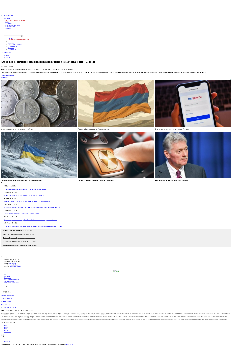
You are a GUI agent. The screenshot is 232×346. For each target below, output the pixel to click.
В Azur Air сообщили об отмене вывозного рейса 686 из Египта (24, 195)
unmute (6, 330)
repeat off (7, 341)
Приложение (12, 49)
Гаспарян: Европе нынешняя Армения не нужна (17, 230)
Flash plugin (69, 344)
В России (7, 57)
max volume (7, 332)
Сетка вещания (10, 26)
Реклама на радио (6, 298)
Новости (7, 18)
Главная (3, 52)
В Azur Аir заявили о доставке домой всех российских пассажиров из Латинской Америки (32, 207)
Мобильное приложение (11, 283)
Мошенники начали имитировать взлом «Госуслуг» (18, 234)
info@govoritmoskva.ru (16, 266)
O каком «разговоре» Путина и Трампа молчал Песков (19, 241)
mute (5, 328)
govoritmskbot (12, 263)
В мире (6, 55)
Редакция (8, 28)
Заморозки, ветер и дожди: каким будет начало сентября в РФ (21, 245)
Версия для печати (8, 75)
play (5, 325)
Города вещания (6, 301)
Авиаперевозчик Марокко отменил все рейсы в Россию (21, 213)
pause (6, 327)
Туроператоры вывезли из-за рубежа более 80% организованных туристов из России (30, 220)
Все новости (4, 77)
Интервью (8, 23)
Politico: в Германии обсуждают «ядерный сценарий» (19, 238)
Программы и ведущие (12, 25)
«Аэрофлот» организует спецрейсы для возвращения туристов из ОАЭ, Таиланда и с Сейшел (33, 226)
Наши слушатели (6, 304)
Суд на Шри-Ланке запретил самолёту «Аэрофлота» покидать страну (25, 189)
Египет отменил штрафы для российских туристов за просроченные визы (27, 201)
